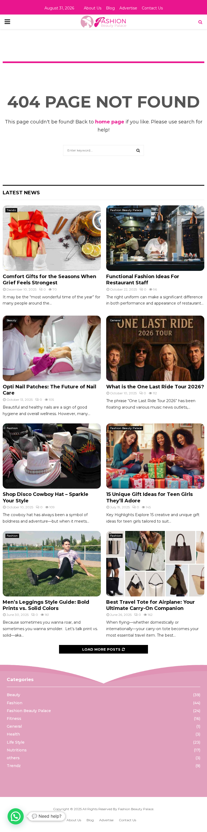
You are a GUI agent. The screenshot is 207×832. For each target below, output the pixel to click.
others (13, 757)
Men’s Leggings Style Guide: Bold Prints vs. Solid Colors (46, 605)
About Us (92, 8)
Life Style (16, 742)
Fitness (14, 718)
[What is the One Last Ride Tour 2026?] (155, 348)
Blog (110, 8)
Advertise (128, 8)
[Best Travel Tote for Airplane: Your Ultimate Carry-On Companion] (155, 563)
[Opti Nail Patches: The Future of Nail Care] (52, 348)
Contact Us (152, 8)
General (115, 320)
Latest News (21, 193)
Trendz (11, 210)
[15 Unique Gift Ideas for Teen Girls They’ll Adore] (155, 456)
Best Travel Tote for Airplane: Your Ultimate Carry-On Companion (150, 605)
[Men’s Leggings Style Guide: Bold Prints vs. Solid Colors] (52, 563)
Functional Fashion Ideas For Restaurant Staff (142, 280)
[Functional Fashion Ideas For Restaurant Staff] (155, 238)
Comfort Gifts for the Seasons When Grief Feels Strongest (49, 280)
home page (109, 122)
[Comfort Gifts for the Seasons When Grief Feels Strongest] (52, 238)
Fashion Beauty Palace (126, 210)
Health (13, 734)
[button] (16, 816)
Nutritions (17, 750)
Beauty (11, 320)
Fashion (12, 428)
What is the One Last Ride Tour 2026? (155, 387)
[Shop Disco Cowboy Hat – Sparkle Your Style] (52, 456)
